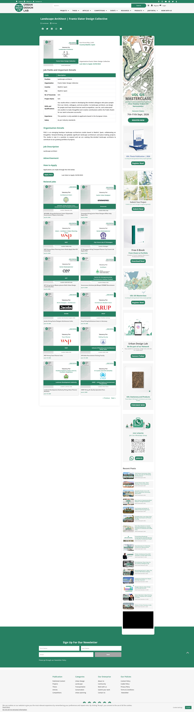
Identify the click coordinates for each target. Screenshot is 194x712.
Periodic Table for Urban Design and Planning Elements (142, 587)
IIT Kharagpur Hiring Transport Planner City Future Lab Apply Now (97, 250)
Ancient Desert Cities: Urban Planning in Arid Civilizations (142, 483)
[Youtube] (166, 1)
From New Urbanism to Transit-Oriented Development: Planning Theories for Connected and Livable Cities (143, 527)
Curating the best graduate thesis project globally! (138, 298)
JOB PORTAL (152, 11)
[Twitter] (173, 1)
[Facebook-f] (158, 1)
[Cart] (148, 5)
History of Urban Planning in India (143, 605)
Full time (54, 23)
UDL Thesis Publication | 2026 (138, 156)
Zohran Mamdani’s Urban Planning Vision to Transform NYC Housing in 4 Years (143, 596)
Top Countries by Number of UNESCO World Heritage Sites (142, 509)
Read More (6, 707)
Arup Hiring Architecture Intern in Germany (94, 321)
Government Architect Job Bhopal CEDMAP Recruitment (97, 285)
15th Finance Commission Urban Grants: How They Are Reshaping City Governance (143, 475)
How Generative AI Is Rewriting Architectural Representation (142, 546)
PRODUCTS (138, 11)
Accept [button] (188, 707)
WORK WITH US (166, 11)
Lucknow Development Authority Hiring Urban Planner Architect (60, 390)
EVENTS (113, 11)
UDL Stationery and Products (138, 397)
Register (156, 5)
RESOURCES (125, 11)
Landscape (45, 23)
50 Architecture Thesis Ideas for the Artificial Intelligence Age (143, 562)
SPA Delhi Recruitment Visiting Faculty (92, 355)
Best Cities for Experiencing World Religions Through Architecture (143, 501)
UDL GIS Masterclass (138, 296)
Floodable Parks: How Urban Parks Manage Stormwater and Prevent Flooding (143, 518)
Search (138, 5)
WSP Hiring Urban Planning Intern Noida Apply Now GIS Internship (61, 250)
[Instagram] (162, 1)
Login (164, 5)
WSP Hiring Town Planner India (53, 355)
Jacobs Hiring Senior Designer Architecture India (58, 321)
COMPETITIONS (99, 11)
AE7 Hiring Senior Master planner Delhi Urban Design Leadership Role (60, 286)
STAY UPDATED (138, 433)
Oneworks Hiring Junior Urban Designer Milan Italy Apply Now (96, 214)
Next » (113, 398)
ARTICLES (86, 11)
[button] (42, 28)
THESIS (74, 11)
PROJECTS (63, 11)
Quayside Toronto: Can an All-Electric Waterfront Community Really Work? (142, 492)
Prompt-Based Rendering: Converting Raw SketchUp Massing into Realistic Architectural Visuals (143, 538)
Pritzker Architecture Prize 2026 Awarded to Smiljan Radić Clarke (143, 554)
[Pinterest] (169, 1)
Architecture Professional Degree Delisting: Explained (143, 579)
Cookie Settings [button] (177, 707)
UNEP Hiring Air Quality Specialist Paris (93, 390)
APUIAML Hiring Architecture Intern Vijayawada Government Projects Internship (58, 214)
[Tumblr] (176, 1)
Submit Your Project (138, 202)
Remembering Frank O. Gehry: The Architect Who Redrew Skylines (143, 571)
